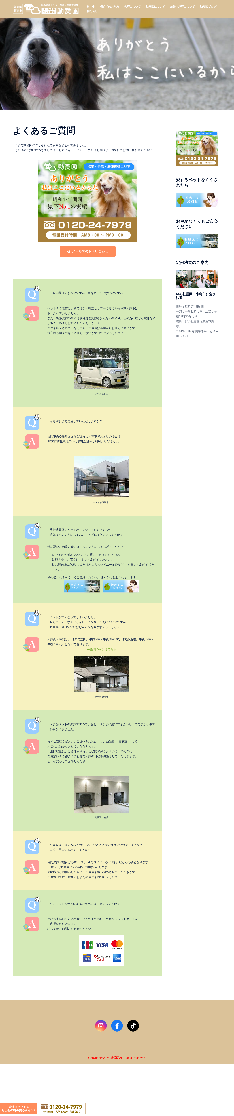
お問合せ (92, 11)
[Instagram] (101, 1026)
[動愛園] (46, 8)
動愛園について (155, 6)
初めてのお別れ (109, 6)
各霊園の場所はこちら (101, 649)
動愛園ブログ (208, 6)
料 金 (91, 6)
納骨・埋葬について (182, 6)
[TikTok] (133, 1026)
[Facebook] (117, 1026)
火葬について (132, 6)
